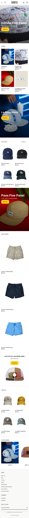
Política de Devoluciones (6, 486)
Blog (2, 477)
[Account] (23, 2)
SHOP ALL (23, 141)
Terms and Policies (14, 515)
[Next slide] (26, 454)
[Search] (5, 2)
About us (3, 475)
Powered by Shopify (18, 512)
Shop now (5, 29)
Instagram (3, 498)
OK (27, 507)
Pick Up (3, 480)
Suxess (11, 512)
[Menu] (2, 2)
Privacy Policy (4, 489)
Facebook (3, 500)
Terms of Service (5, 491)
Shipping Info (4, 484)
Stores (2, 482)
